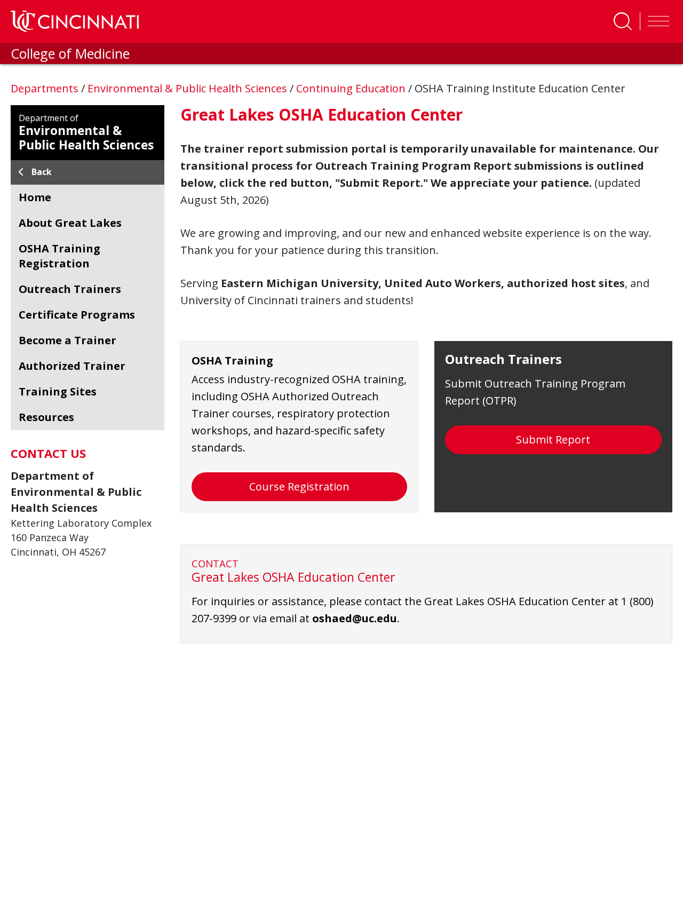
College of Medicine (70, 53)
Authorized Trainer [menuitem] (72, 366)
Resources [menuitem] (46, 417)
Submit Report (553, 439)
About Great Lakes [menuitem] (70, 223)
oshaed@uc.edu (354, 618)
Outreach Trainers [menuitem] (70, 289)
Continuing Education (352, 88)
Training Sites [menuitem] (58, 391)
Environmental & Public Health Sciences (189, 88)
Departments (46, 88)
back (41, 172)
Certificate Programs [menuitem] (77, 314)
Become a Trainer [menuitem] (67, 340)
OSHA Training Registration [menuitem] (59, 256)
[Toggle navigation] (656, 21)
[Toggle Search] (623, 21)
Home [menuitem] (35, 197)
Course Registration (299, 486)
